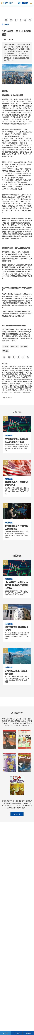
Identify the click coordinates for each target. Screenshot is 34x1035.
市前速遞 (5, 351)
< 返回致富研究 (7, 397)
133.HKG (5, 347)
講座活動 (17, 814)
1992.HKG (14, 347)
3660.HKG (23, 347)
